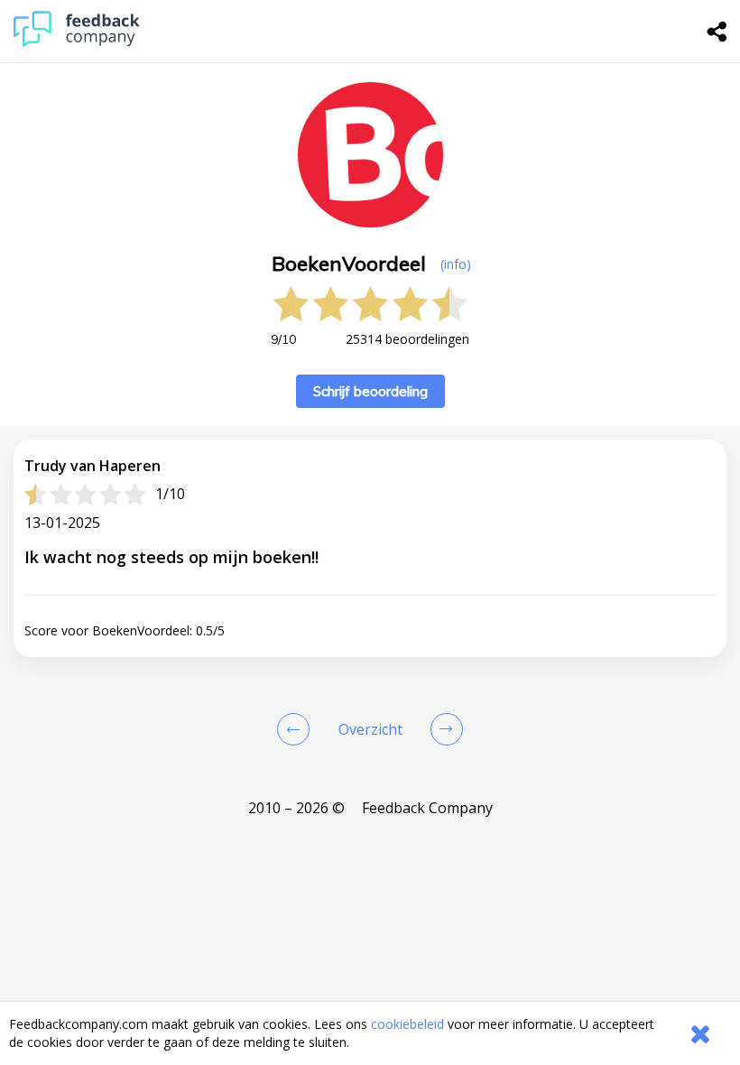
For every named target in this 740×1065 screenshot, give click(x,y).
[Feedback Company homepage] (77, 42)
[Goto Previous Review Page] (297, 729)
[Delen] (717, 31)
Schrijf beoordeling (370, 391)
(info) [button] (455, 264)
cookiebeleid (407, 1024)
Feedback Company (427, 808)
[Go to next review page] (443, 729)
